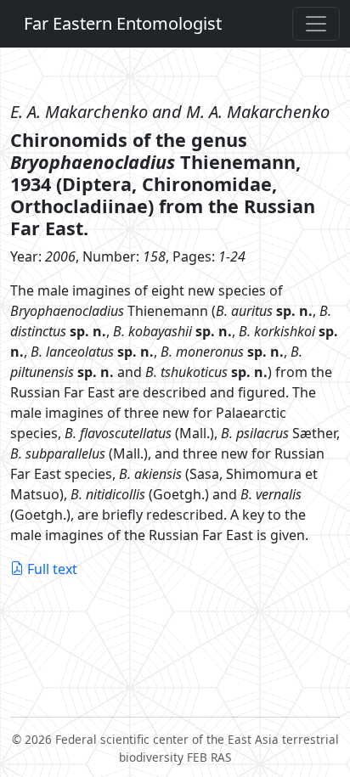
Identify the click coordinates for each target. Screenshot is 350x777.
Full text (52, 569)
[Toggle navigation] (316, 24)
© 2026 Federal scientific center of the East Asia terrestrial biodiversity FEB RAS (175, 747)
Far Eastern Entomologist (123, 23)
